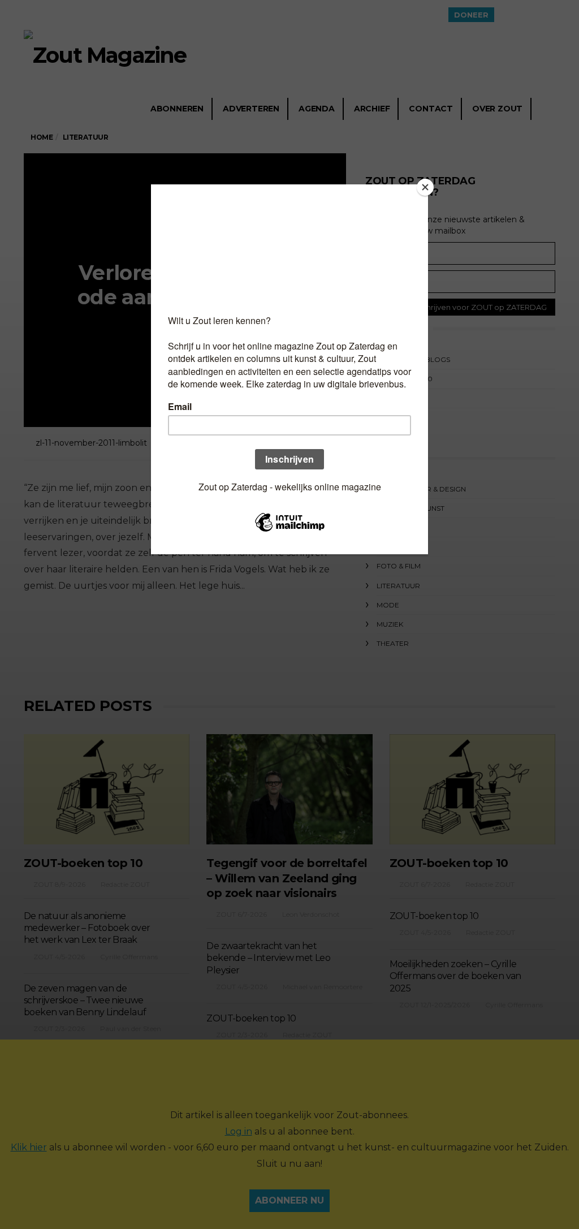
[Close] (425, 187)
